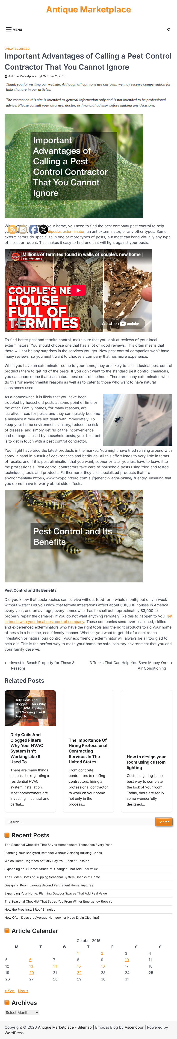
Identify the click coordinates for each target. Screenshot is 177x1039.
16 (103, 966)
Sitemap (85, 1027)
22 (79, 972)
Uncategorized (17, 48)
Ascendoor (134, 1027)
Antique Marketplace (88, 10)
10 (127, 959)
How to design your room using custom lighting (146, 762)
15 (79, 966)
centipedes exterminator (63, 231)
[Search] (168, 29)
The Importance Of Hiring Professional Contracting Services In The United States (88, 751)
